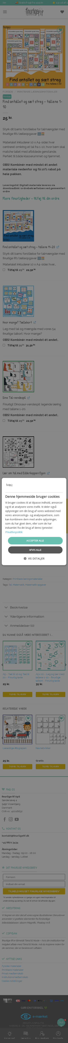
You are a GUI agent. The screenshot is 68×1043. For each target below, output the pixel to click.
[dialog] (34, 521)
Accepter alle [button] (35, 540)
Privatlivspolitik (13, 532)
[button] (34, 558)
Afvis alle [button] (35, 549)
